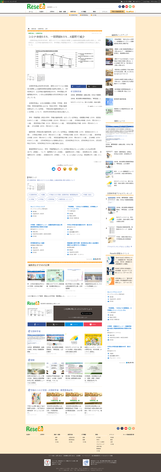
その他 (94, 15)
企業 (111, 442)
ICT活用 (98, 437)
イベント (104, 11)
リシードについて (86, 455)
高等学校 (51, 199)
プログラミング (100, 444)
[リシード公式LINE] (130, 428)
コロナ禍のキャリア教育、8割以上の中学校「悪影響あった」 (51, 296)
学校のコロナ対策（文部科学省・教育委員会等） (64, 194)
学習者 (112, 437)
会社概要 (78, 455)
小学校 (32, 199)
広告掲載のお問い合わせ (69, 455)
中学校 (42, 199)
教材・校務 (62, 11)
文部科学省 (74, 15)
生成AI (41, 11)
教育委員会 (85, 15)
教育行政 (73, 11)
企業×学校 (99, 446)
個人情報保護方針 (96, 455)
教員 (111, 439)
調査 (43, 194)
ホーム (31, 11)
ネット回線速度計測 (128, 434)
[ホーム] (28, 28)
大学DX (52, 11)
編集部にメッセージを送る (96, 106)
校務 (56, 439)
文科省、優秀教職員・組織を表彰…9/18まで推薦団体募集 (88, 95)
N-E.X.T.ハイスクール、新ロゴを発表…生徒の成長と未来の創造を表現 (91, 102)
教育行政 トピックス (66, 199)
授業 (56, 437)
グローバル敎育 (100, 442)
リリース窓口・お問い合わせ (55, 455)
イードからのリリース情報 (106, 455)
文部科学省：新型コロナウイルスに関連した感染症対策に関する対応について (52, 180)
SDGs (97, 439)
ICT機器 (83, 11)
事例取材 (98, 448)
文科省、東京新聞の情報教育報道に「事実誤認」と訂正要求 (88, 98)
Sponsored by (89, 259)
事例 (94, 11)
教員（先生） (88, 194)
